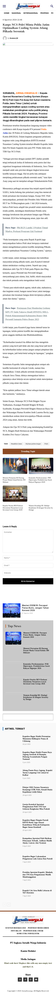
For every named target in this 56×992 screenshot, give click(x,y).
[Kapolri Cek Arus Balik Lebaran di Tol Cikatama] (11, 893)
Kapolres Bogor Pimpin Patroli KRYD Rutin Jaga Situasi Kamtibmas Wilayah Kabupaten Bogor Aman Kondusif (36, 823)
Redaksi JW (14, 38)
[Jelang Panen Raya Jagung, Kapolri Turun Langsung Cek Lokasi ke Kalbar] (11, 774)
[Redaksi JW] (5, 38)
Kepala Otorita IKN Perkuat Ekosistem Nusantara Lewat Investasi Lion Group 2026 (13, 508)
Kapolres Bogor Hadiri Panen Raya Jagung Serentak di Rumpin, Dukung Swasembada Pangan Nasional (37, 755)
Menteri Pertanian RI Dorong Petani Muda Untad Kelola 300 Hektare (14, 480)
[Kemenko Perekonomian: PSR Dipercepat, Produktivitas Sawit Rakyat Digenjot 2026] (41, 466)
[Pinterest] (26, 82)
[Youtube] (36, 979)
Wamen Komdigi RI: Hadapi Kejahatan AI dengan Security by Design (41, 508)
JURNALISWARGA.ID (26, 93)
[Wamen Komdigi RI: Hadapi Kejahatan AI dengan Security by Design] (41, 494)
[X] (20, 82)
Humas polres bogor (33, 444)
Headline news (16, 444)
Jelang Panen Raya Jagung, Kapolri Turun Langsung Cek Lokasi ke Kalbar (37, 772)
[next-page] (8, 904)
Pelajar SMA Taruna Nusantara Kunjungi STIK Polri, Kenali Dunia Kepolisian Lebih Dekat (37, 789)
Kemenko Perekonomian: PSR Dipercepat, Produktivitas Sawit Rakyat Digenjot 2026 (40, 480)
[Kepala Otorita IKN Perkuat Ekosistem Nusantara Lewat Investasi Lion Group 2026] (15, 494)
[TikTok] (25, 979)
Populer (34, 627)
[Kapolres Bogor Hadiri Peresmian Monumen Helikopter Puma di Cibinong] (11, 740)
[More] (43, 595)
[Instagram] (20, 979)
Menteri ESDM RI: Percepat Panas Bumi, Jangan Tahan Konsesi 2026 (35, 608)
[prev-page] (4, 904)
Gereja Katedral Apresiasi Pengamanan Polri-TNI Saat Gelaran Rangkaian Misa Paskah (36, 806)
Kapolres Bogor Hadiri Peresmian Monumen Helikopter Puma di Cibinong (36, 738)
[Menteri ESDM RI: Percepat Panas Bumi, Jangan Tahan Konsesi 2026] (11, 610)
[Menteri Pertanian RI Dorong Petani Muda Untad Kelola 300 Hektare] (15, 466)
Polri (46, 444)
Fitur (26, 627)
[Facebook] (14, 82)
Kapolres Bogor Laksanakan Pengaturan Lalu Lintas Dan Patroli (37, 857)
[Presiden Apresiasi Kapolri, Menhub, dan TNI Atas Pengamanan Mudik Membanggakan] (11, 876)
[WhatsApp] (32, 82)
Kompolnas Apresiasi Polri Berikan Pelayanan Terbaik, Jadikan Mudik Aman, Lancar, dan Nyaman (37, 840)
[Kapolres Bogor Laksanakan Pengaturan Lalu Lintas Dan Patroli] (11, 859)
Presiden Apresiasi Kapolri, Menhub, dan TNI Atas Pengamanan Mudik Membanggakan (38, 874)
